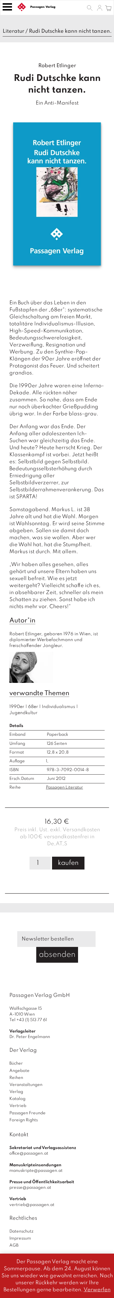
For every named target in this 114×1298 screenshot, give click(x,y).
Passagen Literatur (64, 787)
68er (33, 706)
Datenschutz (21, 1231)
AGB (13, 1245)
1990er (16, 706)
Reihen (16, 1078)
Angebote (19, 1071)
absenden (57, 955)
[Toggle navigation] (7, 6)
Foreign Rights (23, 1120)
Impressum (20, 1238)
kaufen (68, 863)
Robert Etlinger (57, 65)
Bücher (16, 1063)
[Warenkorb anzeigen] (108, 7)
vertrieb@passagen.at (31, 1205)
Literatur (13, 31)
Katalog (17, 1099)
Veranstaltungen (25, 1085)
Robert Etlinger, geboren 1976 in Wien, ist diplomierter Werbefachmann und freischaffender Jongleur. (54, 640)
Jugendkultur (23, 713)
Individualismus (58, 706)
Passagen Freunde (27, 1113)
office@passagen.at (28, 1153)
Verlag (16, 1092)
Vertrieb (17, 1106)
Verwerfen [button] (97, 1289)
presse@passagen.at (30, 1188)
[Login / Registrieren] (99, 7)
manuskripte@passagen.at (36, 1171)
